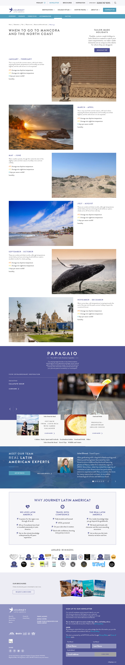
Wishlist (39, 3)
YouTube (18, 650)
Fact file (68, 16)
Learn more (13, 389)
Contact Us (110, 10)
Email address (71, 650)
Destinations (47, 10)
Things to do (32, 16)
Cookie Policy (26, 618)
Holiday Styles (63, 10)
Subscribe (105, 654)
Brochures (67, 3)
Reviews (10, 622)
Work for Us (12, 620)
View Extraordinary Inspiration (24, 374)
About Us (94, 10)
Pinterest (14, 650)
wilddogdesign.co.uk (112, 662)
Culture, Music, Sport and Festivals (46, 439)
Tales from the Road (50, 442)
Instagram (22, 650)
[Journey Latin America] (16, 9)
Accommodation (45, 16)
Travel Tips (63, 442)
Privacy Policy (12, 618)
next (16, 409)
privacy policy (99, 624)
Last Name (96, 642)
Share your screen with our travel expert (47, 622)
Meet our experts (43, 474)
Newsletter (54, 3)
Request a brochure (23, 592)
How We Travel (80, 10)
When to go (58, 16)
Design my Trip (102, 50)
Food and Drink (79, 439)
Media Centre (42, 619)
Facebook (10, 650)
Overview (12, 16)
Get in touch (19, 473)
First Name (70, 642)
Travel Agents (42, 616)
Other (88, 439)
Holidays (21, 16)
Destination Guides (66, 439)
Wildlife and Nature (74, 442)
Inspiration (80, 3)
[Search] (115, 3)
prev (10, 409)
